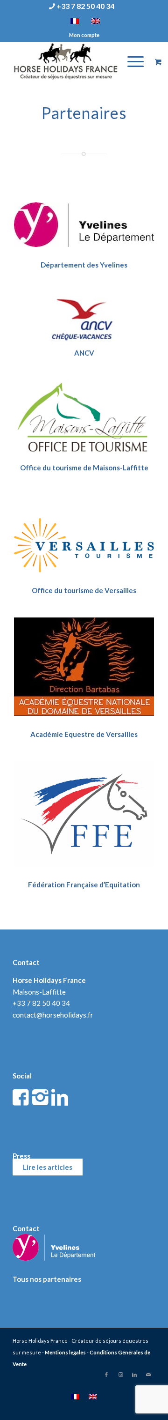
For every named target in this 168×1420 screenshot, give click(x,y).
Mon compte (84, 35)
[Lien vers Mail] (148, 1375)
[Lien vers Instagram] (120, 1375)
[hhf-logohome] (70, 61)
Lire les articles (47, 1167)
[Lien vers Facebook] (106, 1375)
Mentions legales (65, 1352)
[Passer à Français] (75, 1396)
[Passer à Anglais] (93, 1396)
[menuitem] (81, 6)
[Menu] (131, 61)
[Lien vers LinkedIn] (134, 1375)
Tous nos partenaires (47, 1279)
